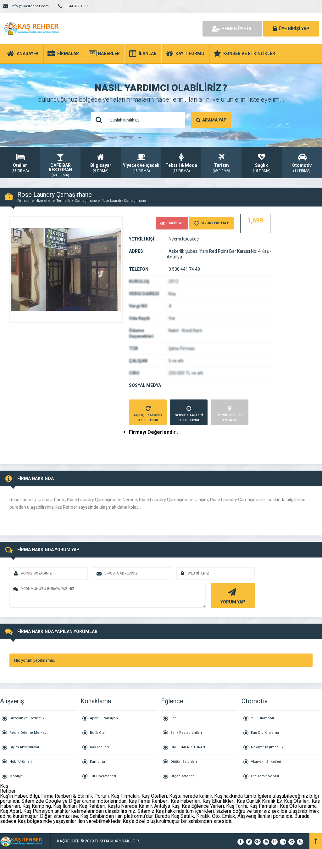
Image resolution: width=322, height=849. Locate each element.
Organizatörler (182, 776)
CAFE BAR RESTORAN (187, 747)
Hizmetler (44, 201)
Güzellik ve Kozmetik (26, 718)
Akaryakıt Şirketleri (266, 762)
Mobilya (15, 776)
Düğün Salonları (183, 762)
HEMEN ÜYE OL (237, 28)
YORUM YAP (232, 601)
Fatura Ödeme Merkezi (28, 733)
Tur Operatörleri (103, 776)
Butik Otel (98, 733)
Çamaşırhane (86, 201)
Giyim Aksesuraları (24, 747)
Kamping (97, 762)
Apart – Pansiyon (104, 718)
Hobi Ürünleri (20, 762)
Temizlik (63, 201)
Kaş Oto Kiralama (265, 733)
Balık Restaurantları (186, 733)
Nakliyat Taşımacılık (267, 747)
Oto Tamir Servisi (265, 776)
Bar (173, 718)
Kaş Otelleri (99, 747)
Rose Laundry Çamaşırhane (124, 201)
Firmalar (24, 201)
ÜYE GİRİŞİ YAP (294, 28)
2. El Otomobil (262, 718)
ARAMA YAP (214, 119)
